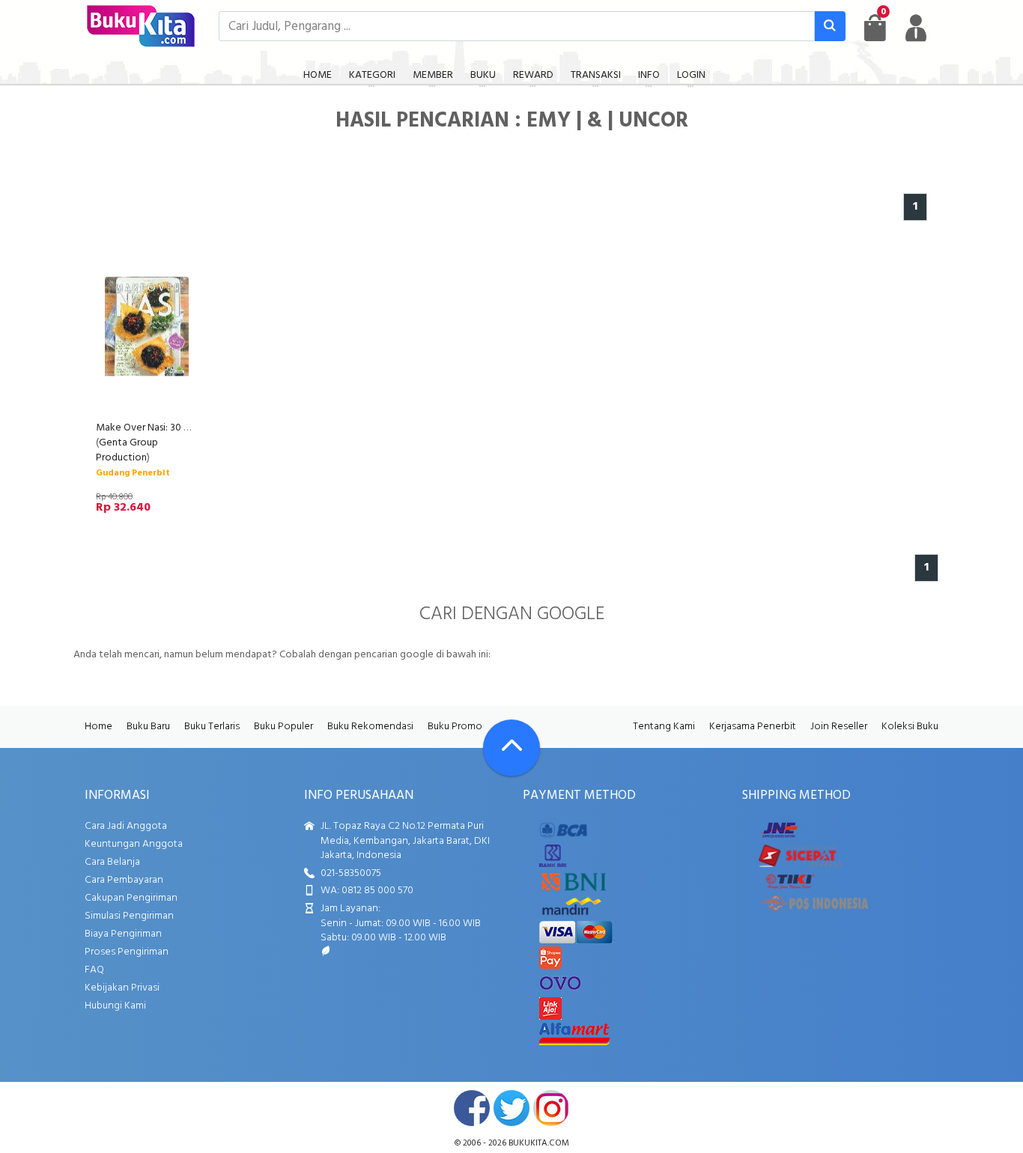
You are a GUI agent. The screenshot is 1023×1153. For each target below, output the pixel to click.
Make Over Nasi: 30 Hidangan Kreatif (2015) (191, 427)
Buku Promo (455, 726)
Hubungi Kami (115, 1005)
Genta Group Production (127, 450)
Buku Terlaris (212, 726)
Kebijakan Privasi (122, 988)
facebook (472, 1108)
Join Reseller (838, 726)
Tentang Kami (664, 726)
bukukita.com (539, 1143)
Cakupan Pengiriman (131, 898)
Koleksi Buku (909, 726)
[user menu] (916, 28)
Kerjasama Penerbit (752, 726)
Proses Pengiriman (127, 952)
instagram (551, 1108)
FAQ (94, 970)
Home (98, 726)
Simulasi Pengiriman (129, 916)
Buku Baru (148, 726)
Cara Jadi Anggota (126, 826)
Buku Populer (283, 726)
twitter (511, 1108)
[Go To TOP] (511, 748)
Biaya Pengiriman (123, 934)
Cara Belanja (112, 862)
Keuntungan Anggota (134, 844)
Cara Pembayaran (124, 880)
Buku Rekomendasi (370, 726)
